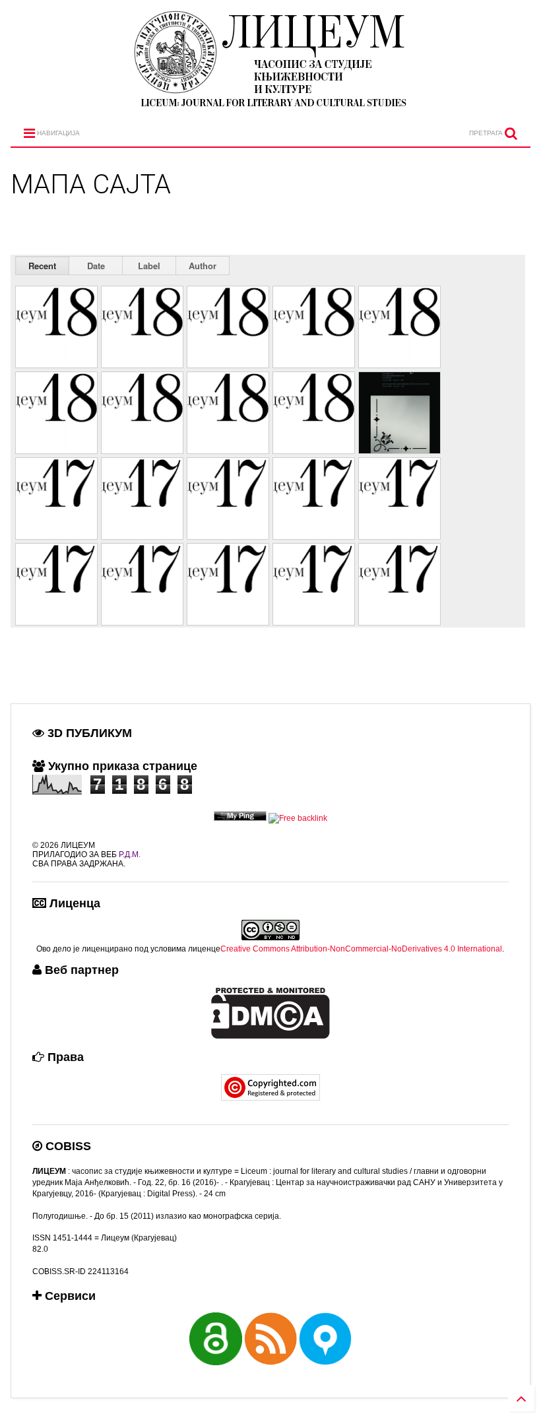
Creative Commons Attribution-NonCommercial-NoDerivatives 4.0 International (361, 948)
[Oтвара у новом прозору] (240, 818)
